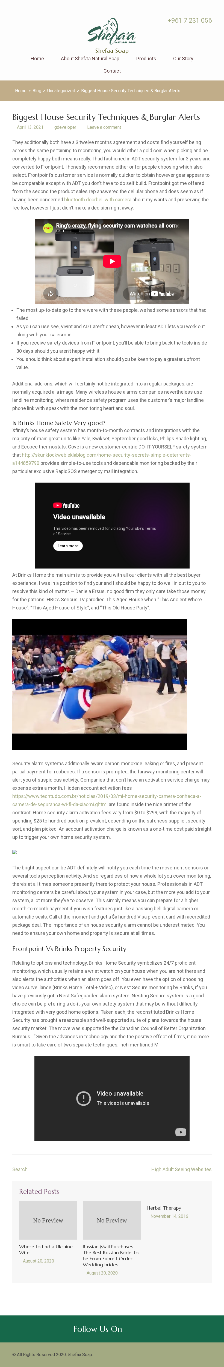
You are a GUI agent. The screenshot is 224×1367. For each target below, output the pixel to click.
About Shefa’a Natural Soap (90, 58)
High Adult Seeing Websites (181, 1169)
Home (37, 58)
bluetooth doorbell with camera (97, 199)
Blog (37, 90)
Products (146, 58)
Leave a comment (104, 127)
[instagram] (22, 20)
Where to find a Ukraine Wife (46, 1249)
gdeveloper (65, 127)
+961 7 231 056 (189, 20)
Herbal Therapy (164, 1208)
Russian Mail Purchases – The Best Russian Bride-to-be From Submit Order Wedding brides (112, 1255)
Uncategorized (61, 90)
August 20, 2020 (38, 1261)
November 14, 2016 (169, 1216)
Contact (112, 71)
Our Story (183, 58)
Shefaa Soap (112, 50)
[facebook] (14, 20)
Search (20, 1169)
